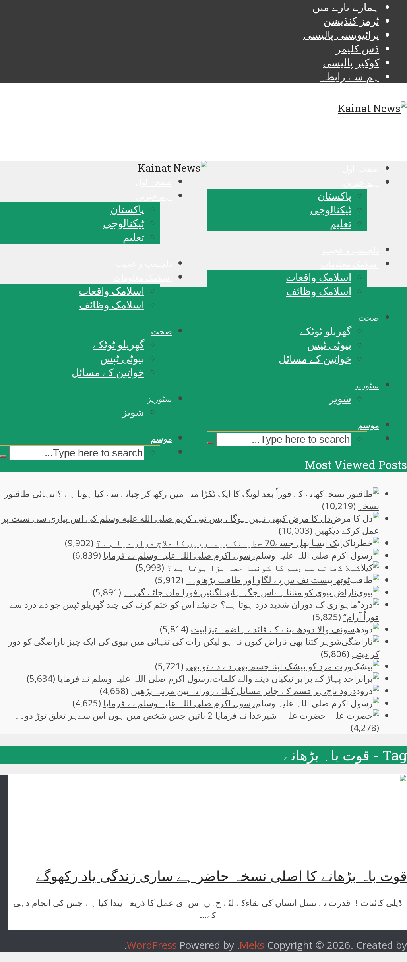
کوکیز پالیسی (351, 63)
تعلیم (340, 223)
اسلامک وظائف (318, 291)
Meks (252, 945)
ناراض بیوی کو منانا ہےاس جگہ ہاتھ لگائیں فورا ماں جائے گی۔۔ (240, 592)
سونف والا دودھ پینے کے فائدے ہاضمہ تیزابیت (273, 629)
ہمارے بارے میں (345, 7)
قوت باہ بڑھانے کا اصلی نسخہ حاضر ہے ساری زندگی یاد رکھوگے (221, 875)
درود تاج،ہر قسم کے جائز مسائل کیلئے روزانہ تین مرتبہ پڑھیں (243, 691)
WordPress (152, 945)
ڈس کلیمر (357, 49)
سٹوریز (366, 385)
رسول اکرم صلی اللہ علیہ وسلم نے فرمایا (179, 703)
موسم (368, 425)
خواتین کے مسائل (315, 358)
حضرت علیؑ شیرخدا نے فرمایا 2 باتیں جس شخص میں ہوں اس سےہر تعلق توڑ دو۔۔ (170, 715)
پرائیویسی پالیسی (341, 35)
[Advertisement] (203, 526)
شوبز (340, 398)
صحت (368, 317)
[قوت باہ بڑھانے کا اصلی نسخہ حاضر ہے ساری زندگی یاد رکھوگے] (332, 848)
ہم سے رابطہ (349, 76)
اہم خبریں (361, 182)
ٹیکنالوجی (330, 209)
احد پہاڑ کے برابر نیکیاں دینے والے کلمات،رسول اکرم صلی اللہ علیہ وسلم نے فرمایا (207, 678)
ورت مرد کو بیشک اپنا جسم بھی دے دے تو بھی (269, 666)
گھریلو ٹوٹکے (325, 330)
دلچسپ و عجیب (350, 250)
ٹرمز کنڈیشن (351, 21)
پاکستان (334, 195)
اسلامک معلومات (349, 264)
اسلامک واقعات (318, 277)
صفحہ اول (361, 168)
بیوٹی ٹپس (329, 344)
